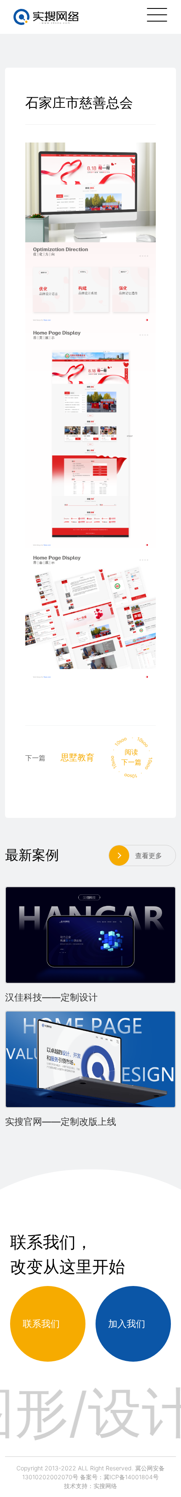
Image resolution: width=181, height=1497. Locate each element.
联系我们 (41, 1323)
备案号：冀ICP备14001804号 (119, 1477)
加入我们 (126, 1323)
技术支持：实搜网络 (90, 1485)
